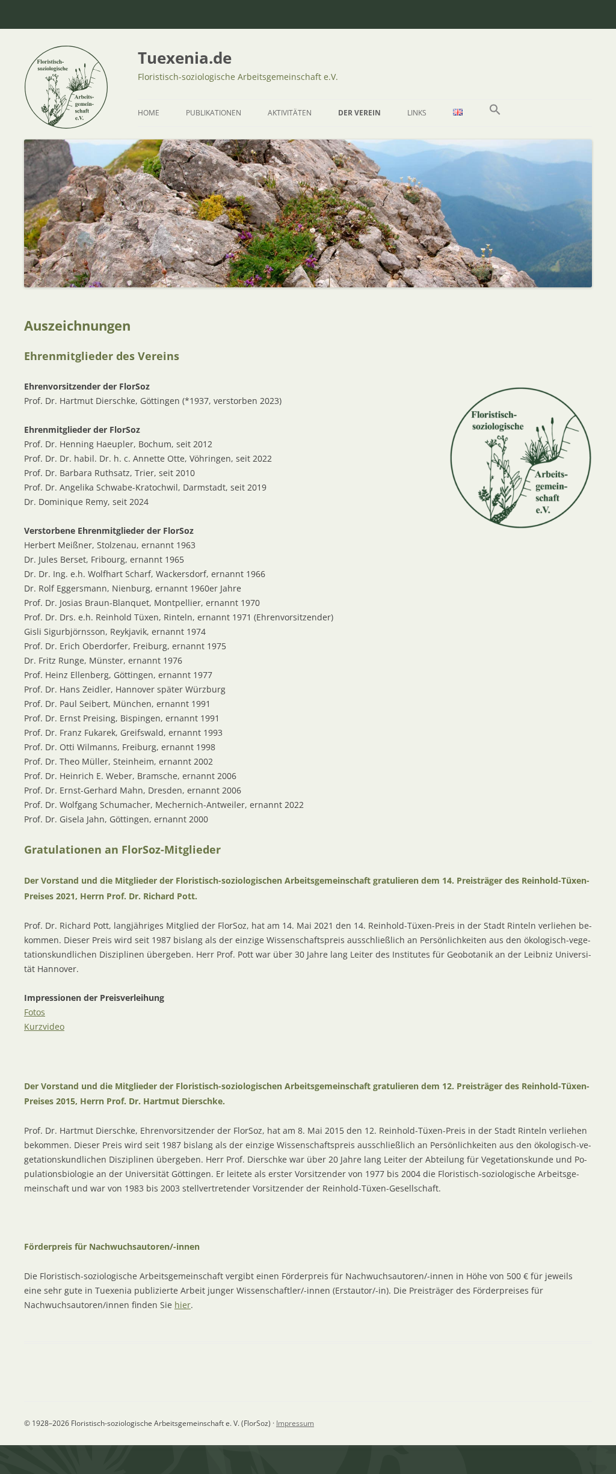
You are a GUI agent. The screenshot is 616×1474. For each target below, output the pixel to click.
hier (182, 1304)
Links (417, 113)
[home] (66, 124)
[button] (495, 113)
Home (148, 113)
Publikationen (213, 113)
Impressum (295, 1423)
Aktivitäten (290, 113)
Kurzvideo (44, 1026)
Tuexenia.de (185, 58)
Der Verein (359, 113)
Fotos (34, 1012)
